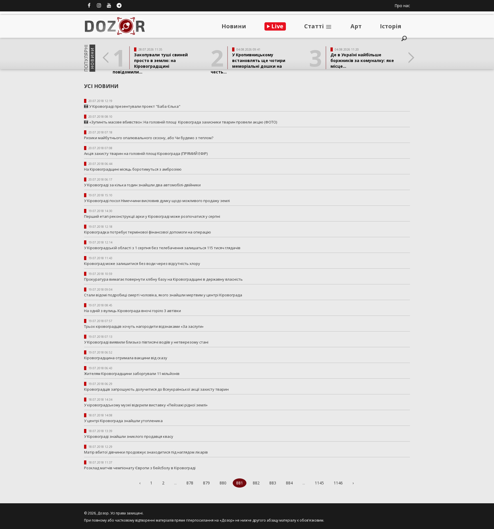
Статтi (314, 26)
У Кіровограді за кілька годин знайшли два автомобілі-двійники (142, 184)
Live (276, 26)
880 (223, 483)
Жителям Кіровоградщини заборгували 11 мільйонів (132, 373)
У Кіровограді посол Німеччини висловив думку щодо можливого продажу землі (158, 200)
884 (289, 483)
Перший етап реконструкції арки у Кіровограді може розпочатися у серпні (153, 216)
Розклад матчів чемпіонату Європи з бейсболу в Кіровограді (140, 467)
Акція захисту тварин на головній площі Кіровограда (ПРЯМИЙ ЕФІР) (146, 153)
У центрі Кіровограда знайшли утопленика (123, 420)
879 (206, 483)
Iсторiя (390, 26)
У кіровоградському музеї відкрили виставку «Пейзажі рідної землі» (146, 405)
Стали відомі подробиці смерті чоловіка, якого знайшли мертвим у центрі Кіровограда (164, 295)
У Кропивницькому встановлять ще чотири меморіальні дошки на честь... (248, 63)
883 (272, 483)
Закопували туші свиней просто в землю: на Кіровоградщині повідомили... (150, 63)
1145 (319, 483)
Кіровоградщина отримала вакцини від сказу (125, 357)
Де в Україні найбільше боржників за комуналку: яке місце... (362, 60)
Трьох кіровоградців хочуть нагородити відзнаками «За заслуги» (144, 326)
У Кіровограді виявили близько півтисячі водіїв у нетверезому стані (146, 342)
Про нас (402, 5)
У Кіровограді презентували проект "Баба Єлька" (134, 106)
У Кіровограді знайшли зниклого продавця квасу (128, 436)
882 (256, 483)
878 (189, 483)
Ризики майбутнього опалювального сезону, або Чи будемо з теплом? (148, 137)
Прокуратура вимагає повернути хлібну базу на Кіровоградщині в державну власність (163, 279)
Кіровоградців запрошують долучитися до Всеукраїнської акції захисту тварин (156, 389)
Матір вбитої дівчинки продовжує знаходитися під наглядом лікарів (146, 452)
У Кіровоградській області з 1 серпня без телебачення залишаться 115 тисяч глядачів (163, 247)
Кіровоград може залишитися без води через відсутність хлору (142, 263)
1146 (338, 483)
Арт (356, 26)
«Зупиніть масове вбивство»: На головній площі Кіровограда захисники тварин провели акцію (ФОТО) (183, 122)
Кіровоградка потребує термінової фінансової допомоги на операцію (147, 232)
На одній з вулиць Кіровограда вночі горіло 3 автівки (133, 310)
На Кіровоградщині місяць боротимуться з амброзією (133, 169)
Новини (234, 26)
